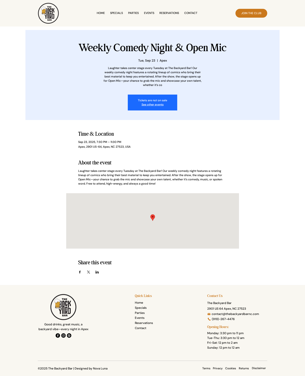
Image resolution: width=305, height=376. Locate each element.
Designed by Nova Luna (91, 368)
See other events (153, 104)
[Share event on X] (88, 272)
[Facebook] (58, 335)
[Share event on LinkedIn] (97, 272)
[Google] (69, 335)
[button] (251, 13)
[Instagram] (63, 335)
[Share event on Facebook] (80, 272)
